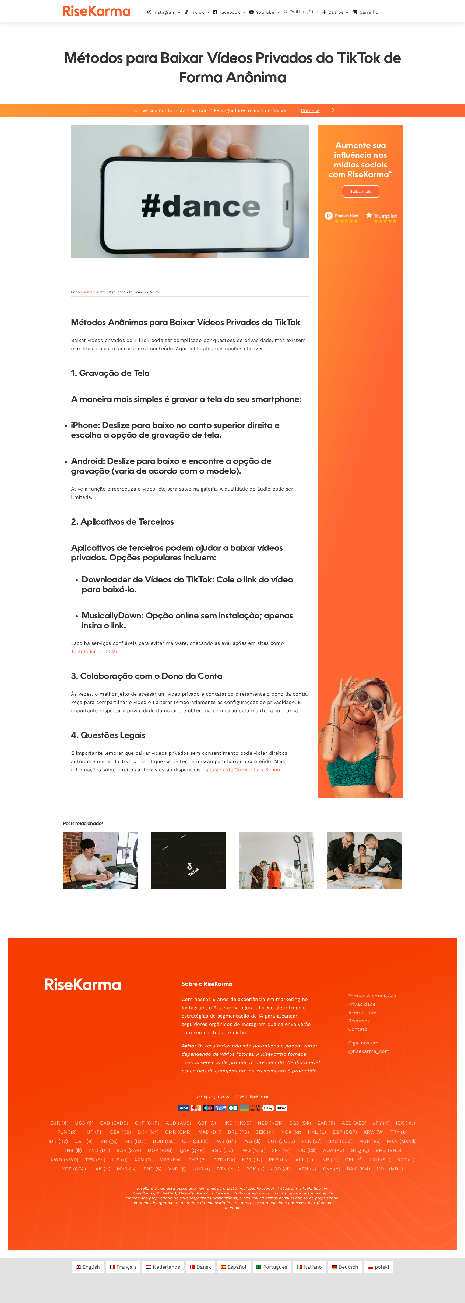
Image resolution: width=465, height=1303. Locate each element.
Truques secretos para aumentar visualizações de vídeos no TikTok (272, 845)
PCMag (113, 651)
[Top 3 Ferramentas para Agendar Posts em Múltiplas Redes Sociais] (100, 860)
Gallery (105, 845)
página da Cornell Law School (246, 769)
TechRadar (83, 651)
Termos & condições (372, 995)
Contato (358, 1029)
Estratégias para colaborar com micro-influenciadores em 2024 (184, 845)
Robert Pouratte (92, 292)
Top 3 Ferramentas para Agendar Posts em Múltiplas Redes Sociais (96, 845)
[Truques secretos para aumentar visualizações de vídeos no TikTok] (276, 860)
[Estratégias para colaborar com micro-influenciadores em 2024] (188, 860)
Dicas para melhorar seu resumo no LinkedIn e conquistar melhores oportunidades (360, 841)
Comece (310, 110)
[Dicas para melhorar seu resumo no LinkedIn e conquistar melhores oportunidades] (364, 860)
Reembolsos (363, 1012)
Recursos (359, 1020)
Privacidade (362, 1004)
